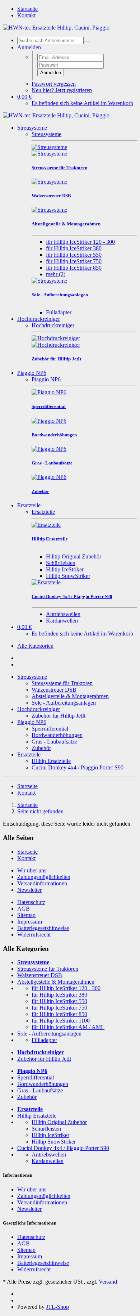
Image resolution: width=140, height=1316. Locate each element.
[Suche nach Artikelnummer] (86, 42)
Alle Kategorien (35, 646)
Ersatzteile (29, 505)
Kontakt (26, 15)
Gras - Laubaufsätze (54, 741)
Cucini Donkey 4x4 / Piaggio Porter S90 (77, 767)
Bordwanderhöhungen (57, 735)
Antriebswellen (63, 614)
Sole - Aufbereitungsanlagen (64, 703)
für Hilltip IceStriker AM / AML (68, 1027)
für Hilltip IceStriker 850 (74, 268)
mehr (55, 274)
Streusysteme (32, 128)
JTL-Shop (57, 1307)
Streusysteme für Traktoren (62, 683)
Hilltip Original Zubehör (73, 556)
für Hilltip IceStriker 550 (74, 255)
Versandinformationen (42, 883)
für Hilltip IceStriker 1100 (61, 1021)
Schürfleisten (60, 563)
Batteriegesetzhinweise (43, 928)
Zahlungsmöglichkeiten (43, 877)
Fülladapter (58, 312)
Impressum (29, 921)
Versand (108, 1282)
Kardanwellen (62, 620)
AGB (23, 909)
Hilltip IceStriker (65, 569)
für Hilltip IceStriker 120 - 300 (80, 242)
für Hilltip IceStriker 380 (74, 248)
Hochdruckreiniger (38, 319)
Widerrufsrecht (34, 934)
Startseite (27, 9)
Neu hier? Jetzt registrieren (62, 90)
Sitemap (26, 915)
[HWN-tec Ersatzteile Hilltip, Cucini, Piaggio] (56, 27)
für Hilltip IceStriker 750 (74, 261)
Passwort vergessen (54, 84)
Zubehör (41, 748)
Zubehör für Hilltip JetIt (58, 716)
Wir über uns (31, 870)
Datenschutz (31, 902)
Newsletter (29, 890)
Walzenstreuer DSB (54, 690)
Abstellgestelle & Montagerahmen (70, 696)
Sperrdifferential (50, 729)
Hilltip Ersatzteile (51, 761)
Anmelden (50, 72)
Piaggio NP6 (31, 373)
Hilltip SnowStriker (68, 576)
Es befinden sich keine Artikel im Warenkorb (82, 103)
